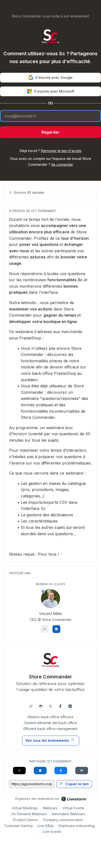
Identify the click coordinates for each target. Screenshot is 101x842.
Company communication (63, 820)
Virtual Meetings (25, 808)
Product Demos (25, 820)
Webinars (50, 808)
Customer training (18, 826)
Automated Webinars (68, 814)
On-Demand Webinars (29, 814)
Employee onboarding (77, 826)
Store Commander (50, 677)
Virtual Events (73, 808)
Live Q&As (46, 826)
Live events (52, 831)
